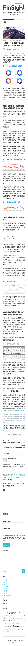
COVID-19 (11, 618)
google (21, 615)
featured (16, 618)
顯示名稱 (6, 514)
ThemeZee (14, 642)
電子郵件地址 (7, 521)
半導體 (21, 629)
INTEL (11, 621)
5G (12, 623)
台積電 (9, 434)
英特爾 (19, 618)
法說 (13, 629)
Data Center (19, 613)
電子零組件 (9, 629)
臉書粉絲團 (9, 306)
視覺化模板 (7, 595)
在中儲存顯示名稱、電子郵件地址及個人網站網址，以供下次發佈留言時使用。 (14, 538)
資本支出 (5, 629)
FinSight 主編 (15, 49)
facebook (19, 621)
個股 (11, 40)
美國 (5, 593)
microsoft (5, 613)
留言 (4, 490)
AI (7, 618)
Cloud (10, 623)
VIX (15, 615)
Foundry (4, 631)
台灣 (14, 40)
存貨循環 (15, 434)
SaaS (7, 631)
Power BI (6, 623)
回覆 (4, 471)
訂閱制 (21, 623)
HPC (17, 629)
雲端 (11, 615)
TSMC (16, 626)
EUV (12, 626)
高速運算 (5, 621)
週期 (20, 434)
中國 (5, 580)
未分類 (6, 586)
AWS (23, 623)
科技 (17, 40)
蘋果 (20, 626)
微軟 (6, 626)
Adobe (14, 623)
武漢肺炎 (23, 626)
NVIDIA (17, 623)
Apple (8, 615)
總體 (20, 40)
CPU (15, 629)
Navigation (9, 22)
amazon (17, 615)
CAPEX (5, 615)
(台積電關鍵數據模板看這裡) (16, 410)
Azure (13, 615)
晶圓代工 (23, 618)
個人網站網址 (6, 528)
